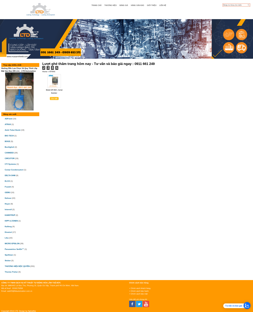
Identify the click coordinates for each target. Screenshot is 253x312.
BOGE (7, 141)
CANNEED (9, 153)
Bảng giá (124, 5)
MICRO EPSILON (12, 243)
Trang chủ (96, 5)
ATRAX (8, 124)
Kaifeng (8, 226)
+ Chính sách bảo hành (139, 291)
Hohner (8, 198)
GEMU (7, 192)
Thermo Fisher (11, 272)
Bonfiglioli (9, 147)
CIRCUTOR (9, 158)
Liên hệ (162, 5)
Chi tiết (54, 99)
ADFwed (8, 119)
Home (44, 71)
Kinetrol (8, 232)
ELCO (7, 181)
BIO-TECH (9, 136)
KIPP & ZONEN (11, 221)
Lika (7, 238)
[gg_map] (226, 294)
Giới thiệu (151, 5)
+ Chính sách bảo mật (138, 294)
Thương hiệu (110, 5)
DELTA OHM (10, 175)
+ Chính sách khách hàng (139, 288)
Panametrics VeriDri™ (14, 249)
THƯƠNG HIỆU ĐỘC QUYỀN (17, 266)
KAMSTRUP (10, 215)
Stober (8, 260)
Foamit (8, 187)
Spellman (9, 255)
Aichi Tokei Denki (12, 130)
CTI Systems (10, 164)
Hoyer (7, 204)
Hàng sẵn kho (137, 5)
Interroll (8, 209)
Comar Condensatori (14, 170)
